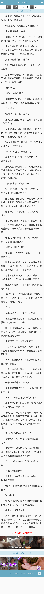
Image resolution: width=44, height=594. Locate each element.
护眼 (15, 7)
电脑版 (17, 573)
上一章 (15, 11)
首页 (11, 573)
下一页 (28, 11)
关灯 (8, 7)
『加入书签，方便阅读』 (22, 533)
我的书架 (23, 573)
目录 (22, 11)
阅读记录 (31, 573)
